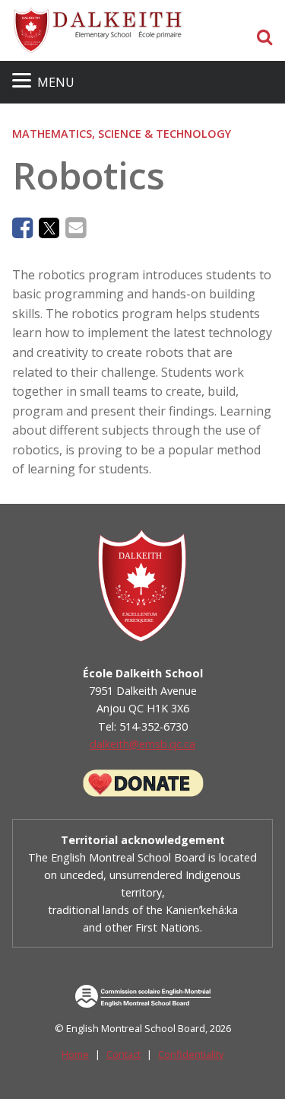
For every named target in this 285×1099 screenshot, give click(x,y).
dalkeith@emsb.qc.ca (142, 744)
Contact (123, 1054)
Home (75, 1054)
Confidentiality (190, 1054)
